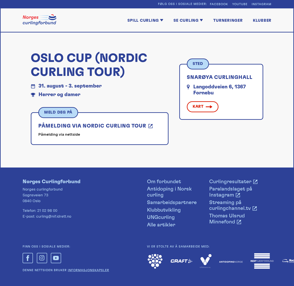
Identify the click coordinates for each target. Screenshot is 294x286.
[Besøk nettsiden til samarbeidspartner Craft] (181, 262)
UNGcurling (161, 217)
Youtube (240, 4)
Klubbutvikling (164, 210)
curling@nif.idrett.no (53, 216)
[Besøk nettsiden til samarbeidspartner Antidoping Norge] (231, 261)
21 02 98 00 (47, 210)
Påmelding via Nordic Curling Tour (92, 126)
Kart (198, 107)
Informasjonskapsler (88, 270)
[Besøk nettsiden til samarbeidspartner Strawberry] (155, 268)
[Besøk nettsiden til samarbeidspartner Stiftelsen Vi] (206, 266)
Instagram (261, 4)
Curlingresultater (230, 181)
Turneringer (228, 20)
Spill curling (143, 20)
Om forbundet (164, 181)
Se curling (186, 20)
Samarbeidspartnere (172, 202)
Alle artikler (161, 225)
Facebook (219, 4)
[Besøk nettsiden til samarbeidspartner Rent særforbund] (262, 268)
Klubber (262, 20)
